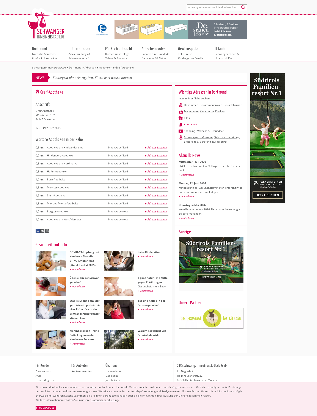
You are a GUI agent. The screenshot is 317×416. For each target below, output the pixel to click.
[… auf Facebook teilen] (38, 231)
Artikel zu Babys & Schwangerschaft (79, 53)
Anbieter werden (81, 371)
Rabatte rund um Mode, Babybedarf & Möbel (156, 53)
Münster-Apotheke (58, 187)
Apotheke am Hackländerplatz (65, 147)
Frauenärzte (191, 111)
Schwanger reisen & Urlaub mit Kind (227, 53)
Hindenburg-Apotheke (60, 155)
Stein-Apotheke (56, 195)
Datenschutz (43, 371)
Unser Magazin (45, 380)
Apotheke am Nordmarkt (62, 163)
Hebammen (191, 105)
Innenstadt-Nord (118, 147)
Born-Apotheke (56, 179)
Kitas (187, 118)
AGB (38, 376)
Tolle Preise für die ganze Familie (190, 53)
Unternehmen (113, 371)
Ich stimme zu (47, 407)
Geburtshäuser (232, 105)
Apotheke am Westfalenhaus (64, 219)
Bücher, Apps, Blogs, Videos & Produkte (118, 53)
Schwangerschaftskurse (198, 137)
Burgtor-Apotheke (58, 211)
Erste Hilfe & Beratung (197, 141)
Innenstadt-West (118, 211)
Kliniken (219, 111)
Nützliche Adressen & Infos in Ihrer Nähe (44, 53)
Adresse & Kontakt (158, 147)
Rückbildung (219, 141)
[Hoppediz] (211, 318)
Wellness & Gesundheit (210, 131)
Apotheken (190, 124)
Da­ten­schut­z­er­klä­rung (104, 400)
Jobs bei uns (112, 380)
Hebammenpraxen (210, 105)
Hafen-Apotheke (57, 171)
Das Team (111, 376)
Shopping (189, 131)
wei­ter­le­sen (187, 175)
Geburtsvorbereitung (226, 137)
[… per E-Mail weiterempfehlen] (42, 231)
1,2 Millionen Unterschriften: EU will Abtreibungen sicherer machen (101, 77)
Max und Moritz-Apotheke (62, 203)
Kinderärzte (207, 111)
